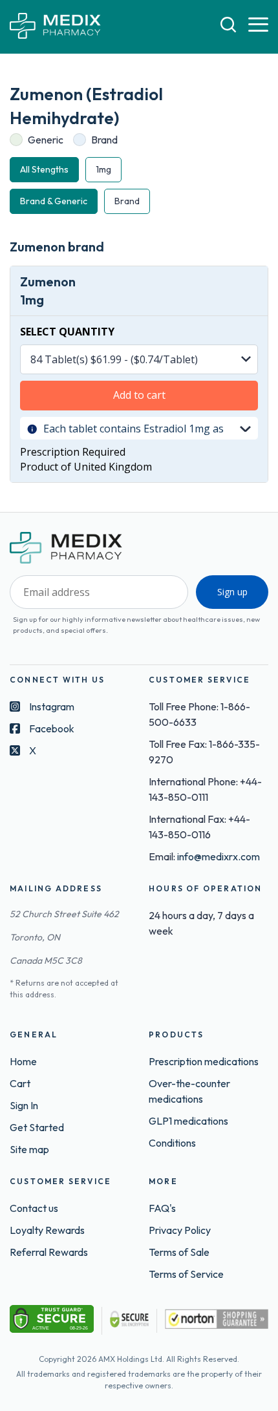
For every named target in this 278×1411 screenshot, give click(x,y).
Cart (20, 1083)
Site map (29, 1149)
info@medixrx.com (218, 856)
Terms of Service (186, 1274)
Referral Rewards (49, 1252)
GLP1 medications (188, 1120)
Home (23, 1061)
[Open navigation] (258, 25)
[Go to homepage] (55, 27)
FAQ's (162, 1208)
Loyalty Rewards (47, 1230)
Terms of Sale (179, 1252)
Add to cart (139, 395)
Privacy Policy (180, 1230)
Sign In (24, 1105)
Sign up (232, 592)
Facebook (51, 728)
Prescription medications (204, 1061)
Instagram (51, 706)
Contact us (34, 1208)
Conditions (172, 1142)
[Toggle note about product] (245, 427)
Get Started (37, 1127)
